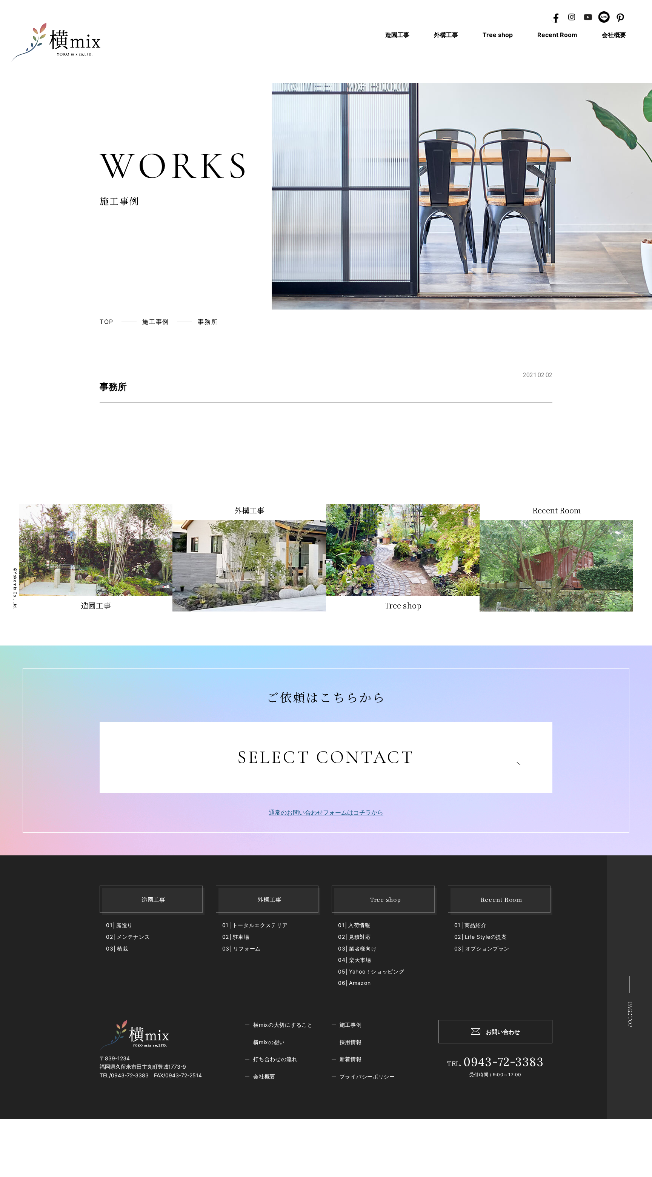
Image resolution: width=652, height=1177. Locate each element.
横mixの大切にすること (282, 1024)
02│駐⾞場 (235, 937)
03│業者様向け (357, 948)
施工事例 (155, 321)
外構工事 (446, 35)
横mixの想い (269, 1042)
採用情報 (351, 1042)
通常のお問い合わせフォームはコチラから (326, 812)
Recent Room (557, 35)
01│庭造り (119, 925)
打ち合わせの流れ (275, 1059)
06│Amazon (354, 983)
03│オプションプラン (482, 948)
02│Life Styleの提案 (480, 937)
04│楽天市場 (354, 960)
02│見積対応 (354, 937)
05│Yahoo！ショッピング (371, 971)
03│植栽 (117, 948)
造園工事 (397, 35)
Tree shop (498, 35)
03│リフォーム (241, 948)
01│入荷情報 (354, 925)
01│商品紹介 (470, 925)
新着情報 (351, 1059)
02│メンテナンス (128, 937)
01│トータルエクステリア (255, 925)
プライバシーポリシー (367, 1076)
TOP (107, 321)
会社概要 (614, 35)
